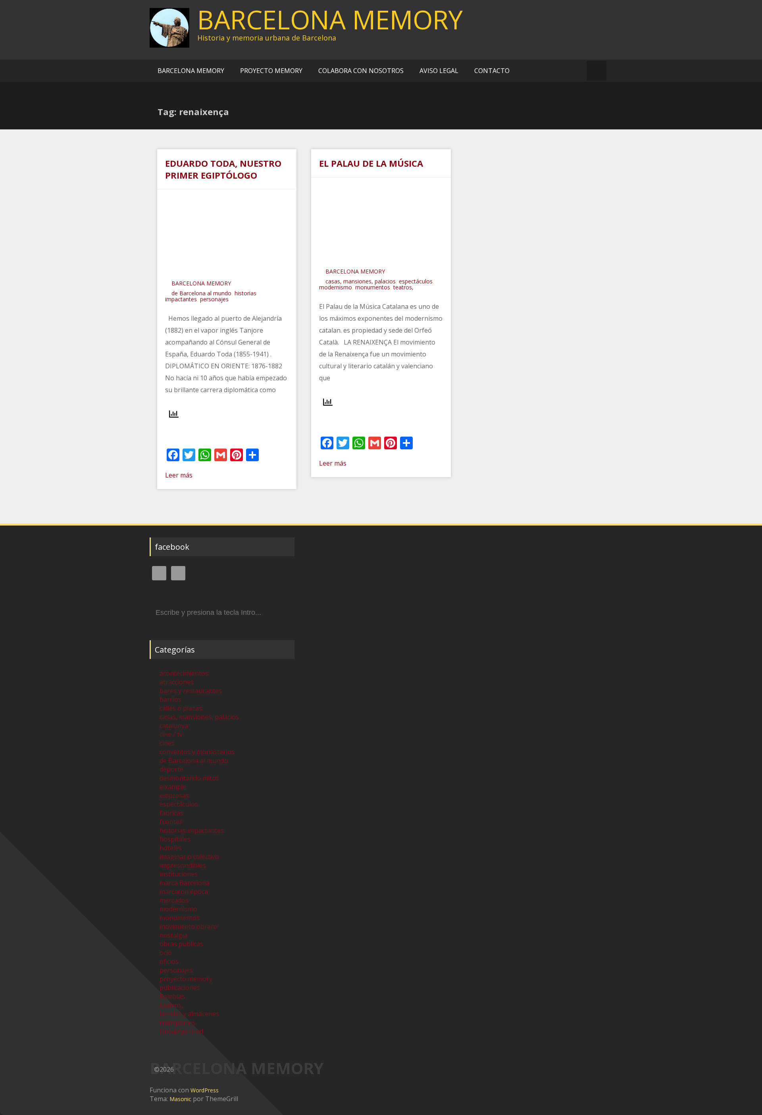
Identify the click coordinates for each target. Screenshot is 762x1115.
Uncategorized (181, 1031)
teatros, (403, 287)
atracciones (177, 682)
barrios (170, 699)
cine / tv (171, 734)
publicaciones (180, 987)
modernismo (335, 287)
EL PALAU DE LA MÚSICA (371, 163)
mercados (174, 900)
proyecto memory (186, 978)
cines (167, 743)
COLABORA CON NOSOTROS (361, 70)
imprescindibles (183, 865)
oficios (169, 961)
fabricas (171, 813)
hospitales (175, 839)
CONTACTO (492, 70)
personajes (214, 299)
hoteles (171, 847)
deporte (171, 769)
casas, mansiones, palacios (360, 281)
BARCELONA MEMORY (330, 19)
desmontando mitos (189, 778)
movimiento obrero (188, 926)
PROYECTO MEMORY (271, 70)
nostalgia (173, 935)
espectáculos (416, 281)
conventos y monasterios (197, 751)
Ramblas (172, 996)
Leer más (178, 475)
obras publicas (181, 944)
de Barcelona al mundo (201, 293)
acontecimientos (184, 673)
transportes (177, 1022)
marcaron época (184, 891)
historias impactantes (192, 830)
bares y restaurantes (191, 690)
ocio (166, 952)
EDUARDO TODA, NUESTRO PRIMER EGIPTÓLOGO (223, 169)
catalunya (174, 725)
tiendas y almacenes (189, 1013)
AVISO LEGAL (438, 70)
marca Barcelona (185, 882)
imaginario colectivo (189, 856)
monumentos (372, 287)
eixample (173, 786)
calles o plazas (181, 708)
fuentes (171, 821)
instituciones (179, 874)
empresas (174, 795)
